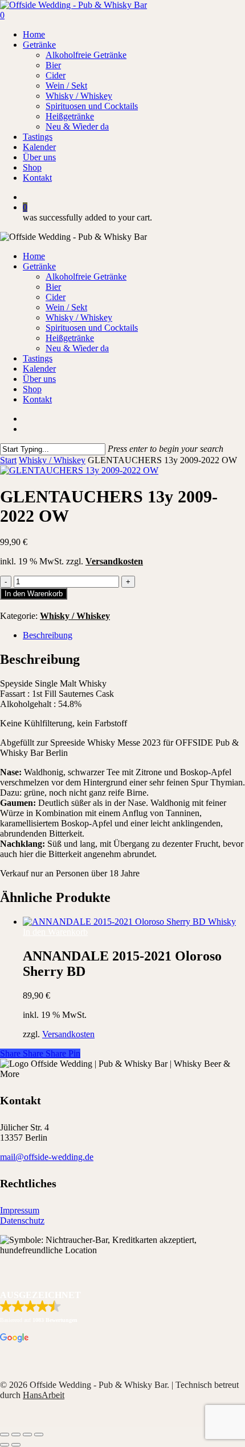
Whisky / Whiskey (79, 317)
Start (8, 460)
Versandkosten (114, 561)
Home (34, 256)
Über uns (39, 379)
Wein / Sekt (66, 307)
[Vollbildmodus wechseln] (16, 1434)
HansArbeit (43, 1395)
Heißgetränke (70, 338)
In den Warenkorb (34, 593)
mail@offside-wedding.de (46, 1157)
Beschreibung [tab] (47, 635)
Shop (32, 389)
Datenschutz (22, 1220)
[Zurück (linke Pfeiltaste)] (4, 1444)
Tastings (37, 358)
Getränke (39, 266)
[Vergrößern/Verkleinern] (4, 1434)
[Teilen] (27, 1434)
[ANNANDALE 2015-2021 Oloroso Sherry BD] (129, 921)
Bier (53, 287)
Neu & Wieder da (77, 348)
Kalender (39, 368)
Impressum (19, 1210)
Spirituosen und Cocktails (92, 327)
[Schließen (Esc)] (38, 1434)
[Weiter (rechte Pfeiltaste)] (16, 1444)
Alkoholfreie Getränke (86, 276)
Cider (56, 297)
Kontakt (37, 399)
